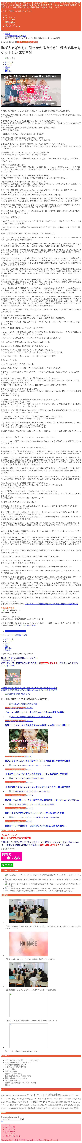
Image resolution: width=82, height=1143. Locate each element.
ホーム (7, 15)
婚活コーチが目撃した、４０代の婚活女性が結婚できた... (51, 891)
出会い (35, 1099)
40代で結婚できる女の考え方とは (18, 1062)
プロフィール (10, 20)
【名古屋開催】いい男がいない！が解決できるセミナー (30, 990)
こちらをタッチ (7, 666)
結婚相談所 (14, 1108)
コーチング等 (10, 17)
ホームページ (10, 24)
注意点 (28, 1105)
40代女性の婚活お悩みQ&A (15, 1065)
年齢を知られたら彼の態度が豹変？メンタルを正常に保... (53, 888)
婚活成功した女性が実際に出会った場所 (20, 1083)
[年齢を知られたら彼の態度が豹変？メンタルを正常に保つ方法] (18, 888)
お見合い (11, 1095)
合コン (65, 1099)
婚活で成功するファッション (16, 1078)
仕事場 (27, 1099)
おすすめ (4, 1095)
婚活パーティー (41, 1101)
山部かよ (53, 1102)
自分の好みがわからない (41, 1108)
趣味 (76, 1107)
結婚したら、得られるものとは (21, 1051)
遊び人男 (23, 635)
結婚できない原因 (61, 1105)
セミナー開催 (10, 1069)
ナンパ (3, 1099)
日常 (21, 1105)
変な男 (75, 1099)
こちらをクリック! (8, 849)
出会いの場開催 (11, 1071)
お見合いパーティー (20, 1095)
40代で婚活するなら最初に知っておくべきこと (23, 1060)
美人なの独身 (23, 1108)
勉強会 (60, 1099)
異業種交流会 (48, 1105)
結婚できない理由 (74, 1105)
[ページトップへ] (2, 1121)
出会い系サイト (54, 1099)
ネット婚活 (11, 1098)
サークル (65, 1095)
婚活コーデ (27, 1102)
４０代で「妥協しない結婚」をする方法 (16, 11)
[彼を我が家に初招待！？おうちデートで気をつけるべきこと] (22, 875)
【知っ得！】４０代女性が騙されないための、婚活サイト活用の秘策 (51, 604)
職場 (30, 1108)
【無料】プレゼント (12, 26)
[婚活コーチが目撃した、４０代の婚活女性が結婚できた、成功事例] (17, 891)
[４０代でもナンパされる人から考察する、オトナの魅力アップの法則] (25, 884)
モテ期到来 (20, 1099)
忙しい (12, 1105)
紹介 (54, 1105)
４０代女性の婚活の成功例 (15, 631)
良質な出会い (55, 1108)
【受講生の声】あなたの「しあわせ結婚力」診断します (30, 959)
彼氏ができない (70, 1102)
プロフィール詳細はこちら (25, 625)
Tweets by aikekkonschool (10, 1117)
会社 (31, 1099)
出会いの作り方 (44, 1099)
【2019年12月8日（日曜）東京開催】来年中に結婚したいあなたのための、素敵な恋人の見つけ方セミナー (43, 927)
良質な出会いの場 (67, 1108)
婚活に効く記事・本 (12, 1080)
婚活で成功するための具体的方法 (18, 1076)
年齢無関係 (59, 1102)
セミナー (72, 1095)
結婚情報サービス (5, 1108)
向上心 (70, 1099)
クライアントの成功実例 (10, 635)
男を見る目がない (38, 1105)
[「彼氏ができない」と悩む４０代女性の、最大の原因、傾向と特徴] (23, 879)
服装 (24, 1105)
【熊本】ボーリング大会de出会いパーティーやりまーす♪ (31, 1020)
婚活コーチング (17, 1102)
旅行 (17, 1105)
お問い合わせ (10, 22)
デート (78, 1095)
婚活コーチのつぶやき (13, 1074)
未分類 (7, 1085)
